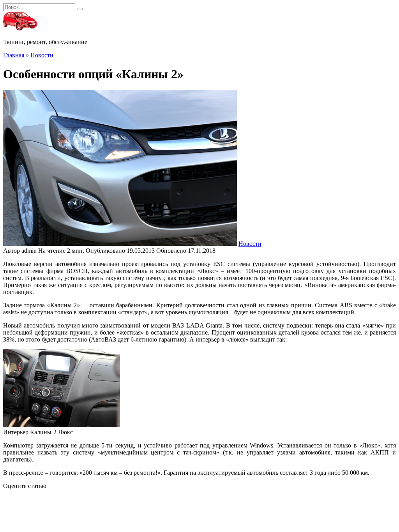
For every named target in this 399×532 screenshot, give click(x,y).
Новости (249, 243)
